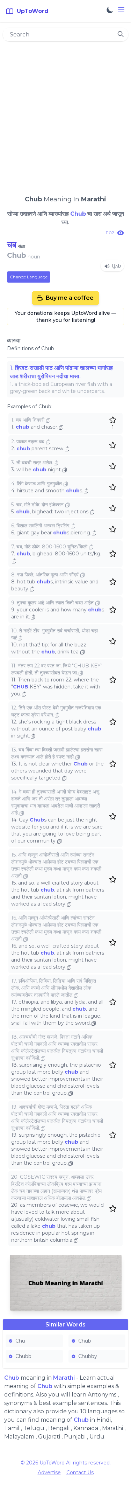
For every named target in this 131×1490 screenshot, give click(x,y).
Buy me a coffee (70, 297)
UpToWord (52, 1463)
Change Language (29, 276)
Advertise (49, 1472)
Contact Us (80, 1472)
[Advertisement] (65, 115)
